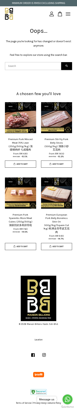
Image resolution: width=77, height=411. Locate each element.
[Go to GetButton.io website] (67, 407)
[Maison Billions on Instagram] (44, 357)
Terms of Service (23, 403)
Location (39, 339)
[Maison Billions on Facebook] (33, 357)
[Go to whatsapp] (67, 399)
